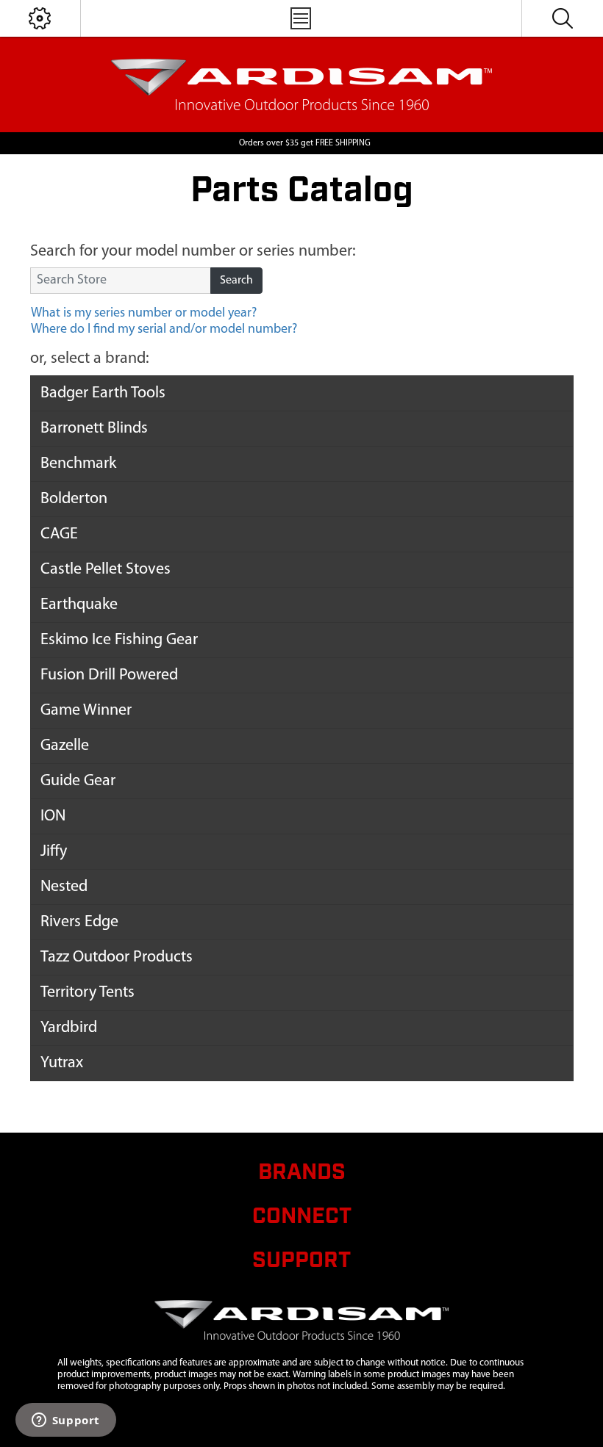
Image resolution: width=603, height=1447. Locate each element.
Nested (64, 886)
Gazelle (64, 745)
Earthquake (79, 604)
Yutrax (61, 1063)
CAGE (59, 534)
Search (236, 280)
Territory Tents (87, 992)
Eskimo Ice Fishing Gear (119, 640)
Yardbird (68, 1028)
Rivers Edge (79, 922)
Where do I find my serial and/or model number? (164, 329)
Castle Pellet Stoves (105, 569)
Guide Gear (77, 781)
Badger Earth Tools (102, 393)
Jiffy (53, 851)
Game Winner (86, 710)
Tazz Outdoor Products (116, 957)
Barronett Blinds (94, 428)
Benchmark (78, 463)
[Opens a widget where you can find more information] (65, 1421)
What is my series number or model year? (144, 313)
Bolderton (73, 499)
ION (52, 816)
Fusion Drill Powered (109, 675)
